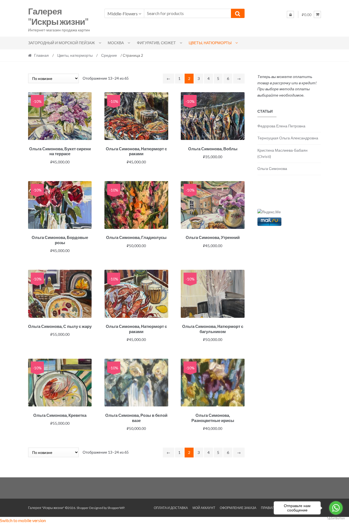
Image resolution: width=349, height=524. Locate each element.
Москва (116, 42)
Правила (268, 508)
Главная (41, 55)
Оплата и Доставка (171, 508)
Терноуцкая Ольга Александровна (287, 138)
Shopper (83, 508)
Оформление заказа (238, 508)
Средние (109, 55)
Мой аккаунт (203, 508)
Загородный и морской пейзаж (61, 42)
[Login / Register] (290, 14)
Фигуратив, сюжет (156, 42)
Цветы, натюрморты (210, 42)
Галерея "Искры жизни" (58, 16)
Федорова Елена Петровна (281, 126)
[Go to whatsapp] (336, 508)
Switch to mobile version (23, 520)
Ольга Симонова (272, 168)
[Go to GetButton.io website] (336, 518)
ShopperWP (115, 508)
